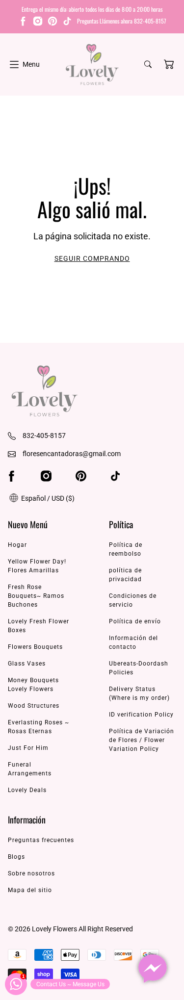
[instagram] (38, 22)
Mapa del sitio (30, 890)
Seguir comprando (92, 258)
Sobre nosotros (31, 873)
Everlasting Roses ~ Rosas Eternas (38, 727)
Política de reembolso (125, 549)
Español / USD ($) (47, 498)
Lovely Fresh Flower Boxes (38, 626)
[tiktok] (67, 22)
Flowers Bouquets (35, 646)
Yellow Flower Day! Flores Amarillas (37, 566)
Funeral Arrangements (30, 769)
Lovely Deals (27, 790)
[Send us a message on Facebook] (152, 968)
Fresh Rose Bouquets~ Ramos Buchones (36, 596)
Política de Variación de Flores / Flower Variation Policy (141, 740)
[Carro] (169, 64)
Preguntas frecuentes (41, 840)
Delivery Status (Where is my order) (139, 693)
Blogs (16, 856)
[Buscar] (148, 64)
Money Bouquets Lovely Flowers (33, 684)
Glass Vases (27, 663)
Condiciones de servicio (133, 600)
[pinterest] (52, 22)
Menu (31, 64)
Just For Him (28, 747)
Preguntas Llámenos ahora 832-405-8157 (121, 21)
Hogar (17, 544)
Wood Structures (33, 705)
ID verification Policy (141, 714)
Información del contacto (133, 642)
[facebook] (23, 22)
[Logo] (92, 64)
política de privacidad (125, 575)
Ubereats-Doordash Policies (138, 668)
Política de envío (135, 621)
